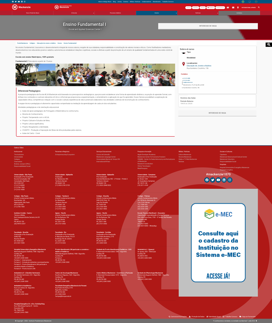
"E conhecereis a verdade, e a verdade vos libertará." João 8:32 (234, 321)
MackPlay (195, 7)
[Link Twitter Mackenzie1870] (15, 1)
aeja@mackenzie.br (188, 82)
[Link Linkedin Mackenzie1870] (22, 1)
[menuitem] (105, 1)
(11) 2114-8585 (186, 78)
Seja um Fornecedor (249, 316)
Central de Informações (179, 316)
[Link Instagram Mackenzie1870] (24, 1)
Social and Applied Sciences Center (85, 29)
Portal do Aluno (220, 7)
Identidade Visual (215, 316)
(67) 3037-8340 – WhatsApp (147, 226)
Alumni (188, 7)
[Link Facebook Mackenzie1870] (12, 1)
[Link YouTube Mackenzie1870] (18, 1)
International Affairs (249, 7)
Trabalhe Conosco (231, 316)
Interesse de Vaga (208, 26)
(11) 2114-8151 (186, 80)
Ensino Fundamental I (84, 24)
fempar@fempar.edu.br (63, 296)
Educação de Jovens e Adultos (199, 66)
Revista (203, 7)
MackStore (211, 7)
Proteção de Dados (198, 316)
